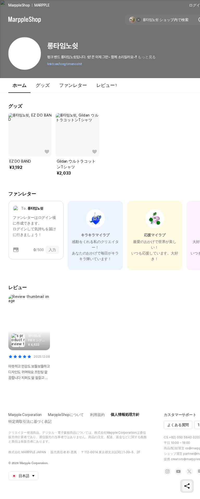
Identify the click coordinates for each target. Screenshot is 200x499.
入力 (52, 250)
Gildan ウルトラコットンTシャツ (76, 164)
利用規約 (97, 415)
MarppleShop (19, 5)
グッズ (42, 85)
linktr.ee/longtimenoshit (64, 64)
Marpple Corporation (25, 415)
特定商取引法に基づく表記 (30, 421)
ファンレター (73, 85)
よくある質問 (178, 425)
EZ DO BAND (20, 161)
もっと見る (147, 57)
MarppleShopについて (66, 415)
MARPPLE (42, 5)
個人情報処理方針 (125, 414)
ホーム (19, 85)
